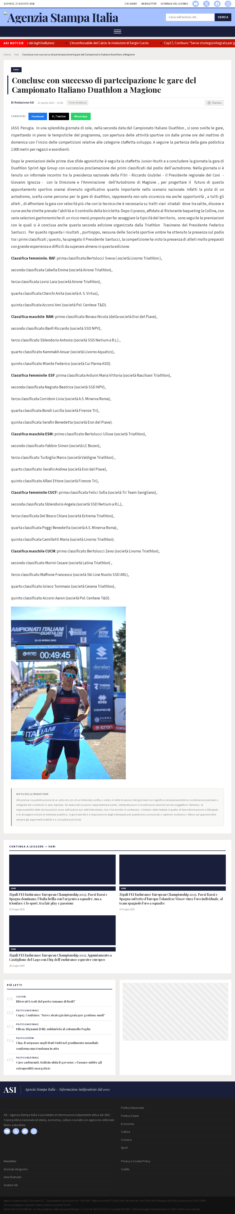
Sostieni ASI (11, 1185)
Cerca (223, 17)
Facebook (38, 116)
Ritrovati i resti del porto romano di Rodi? (45, 1001)
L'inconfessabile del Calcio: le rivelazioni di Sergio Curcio (98, 43)
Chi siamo (131, 4)
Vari (16, 55)
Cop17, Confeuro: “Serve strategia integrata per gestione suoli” (60, 1015)
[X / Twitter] (206, 4)
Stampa (216, 102)
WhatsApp (80, 116)
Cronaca (126, 1140)
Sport (124, 1148)
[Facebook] (217, 4)
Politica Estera (130, 1116)
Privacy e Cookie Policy (135, 1161)
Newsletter (149, 4)
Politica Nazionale (132, 1108)
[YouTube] (195, 4)
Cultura (125, 1132)
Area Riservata (12, 1177)
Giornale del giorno (174, 4)
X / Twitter (59, 116)
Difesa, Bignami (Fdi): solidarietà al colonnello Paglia (53, 1029)
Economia (127, 1124)
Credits (125, 1169)
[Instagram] (228, 4)
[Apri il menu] (117, 31)
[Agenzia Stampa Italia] (61, 17)
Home (7, 55)
